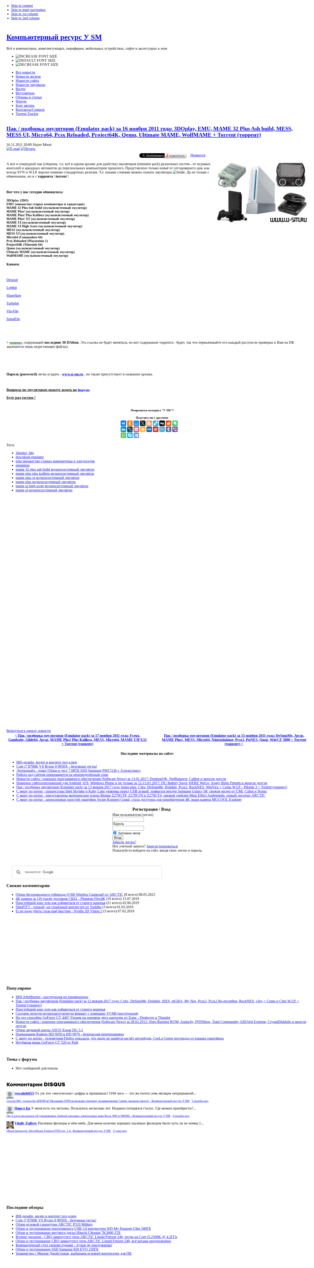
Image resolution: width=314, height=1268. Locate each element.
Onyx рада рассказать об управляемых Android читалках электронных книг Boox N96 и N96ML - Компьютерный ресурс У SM (88, 1116)
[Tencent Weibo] (162, 429)
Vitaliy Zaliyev (25, 1123)
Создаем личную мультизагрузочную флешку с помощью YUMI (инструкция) (77, 1013)
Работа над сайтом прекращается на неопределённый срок (62, 775)
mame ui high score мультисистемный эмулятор (52, 486)
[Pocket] (136, 429)
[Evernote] (175, 423)
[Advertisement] (45, 949)
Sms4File (13, 319)
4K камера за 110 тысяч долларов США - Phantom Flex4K (60, 899)
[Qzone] (143, 429)
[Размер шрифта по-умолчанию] (36, 60)
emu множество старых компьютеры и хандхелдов (55, 461)
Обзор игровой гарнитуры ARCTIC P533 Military (54, 1224)
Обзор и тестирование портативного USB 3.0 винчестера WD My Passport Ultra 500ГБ (83, 1229)
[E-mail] (13, 149)
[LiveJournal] (130, 429)
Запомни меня (129, 833)
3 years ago (120, 1131)
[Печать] (28, 149)
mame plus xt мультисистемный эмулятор (47, 478)
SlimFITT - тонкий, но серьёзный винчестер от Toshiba (58, 907)
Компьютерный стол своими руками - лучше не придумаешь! (64, 1245)
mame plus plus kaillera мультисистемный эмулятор (55, 474)
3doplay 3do (25, 453)
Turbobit (12, 303)
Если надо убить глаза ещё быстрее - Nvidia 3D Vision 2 (59, 911)
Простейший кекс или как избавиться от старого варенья (60, 903)
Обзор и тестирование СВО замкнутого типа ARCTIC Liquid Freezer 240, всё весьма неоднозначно (93, 1241)
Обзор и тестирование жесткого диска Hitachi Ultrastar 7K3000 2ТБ (68, 1233)
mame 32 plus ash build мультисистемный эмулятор (55, 469)
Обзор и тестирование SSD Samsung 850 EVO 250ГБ (57, 1249)
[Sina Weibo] (155, 429)
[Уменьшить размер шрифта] (37, 65)
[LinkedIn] (123, 429)
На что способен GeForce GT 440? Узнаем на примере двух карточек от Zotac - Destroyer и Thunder (93, 1018)
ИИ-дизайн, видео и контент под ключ (46, 762)
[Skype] (130, 435)
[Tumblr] (168, 429)
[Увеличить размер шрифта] (36, 56)
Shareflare (13, 295)
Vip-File (12, 311)
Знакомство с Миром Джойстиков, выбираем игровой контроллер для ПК (74, 1253)
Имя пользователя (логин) (132, 815)
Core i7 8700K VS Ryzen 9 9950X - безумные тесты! (56, 766)
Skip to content (22, 6)
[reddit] (168, 423)
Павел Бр (22, 1108)
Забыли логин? (124, 842)
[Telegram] (136, 435)
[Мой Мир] (136, 423)
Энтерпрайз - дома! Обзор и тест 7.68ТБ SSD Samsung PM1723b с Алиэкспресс (78, 770)
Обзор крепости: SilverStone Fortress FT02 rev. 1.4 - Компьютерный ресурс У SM (58, 1131)
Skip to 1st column (24, 14)
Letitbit (11, 288)
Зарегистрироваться (162, 846)
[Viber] (175, 429)
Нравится (197, 155)
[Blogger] (149, 423)
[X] (143, 423)
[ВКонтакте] (123, 423)
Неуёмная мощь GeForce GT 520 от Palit (47, 1042)
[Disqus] (157, 553)
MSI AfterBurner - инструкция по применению (52, 997)
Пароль (118, 824)
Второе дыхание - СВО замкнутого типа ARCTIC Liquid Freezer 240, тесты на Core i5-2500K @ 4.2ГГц (96, 1237)
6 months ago (181, 1116)
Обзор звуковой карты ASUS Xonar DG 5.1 (49, 1030)
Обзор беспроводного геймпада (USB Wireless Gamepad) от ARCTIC (69, 894)
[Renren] (149, 429)
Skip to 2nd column (25, 18)
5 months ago (200, 1101)
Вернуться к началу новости (28, 731)
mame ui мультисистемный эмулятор (44, 490)
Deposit (12, 280)
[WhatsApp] (123, 435)
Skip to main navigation (28, 10)
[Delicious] (155, 423)
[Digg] (162, 423)
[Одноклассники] (130, 423)
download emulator (30, 457)
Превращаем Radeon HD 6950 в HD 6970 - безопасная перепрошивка (70, 1034)
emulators (23, 465)
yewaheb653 (24, 1093)
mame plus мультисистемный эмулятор (46, 482)
